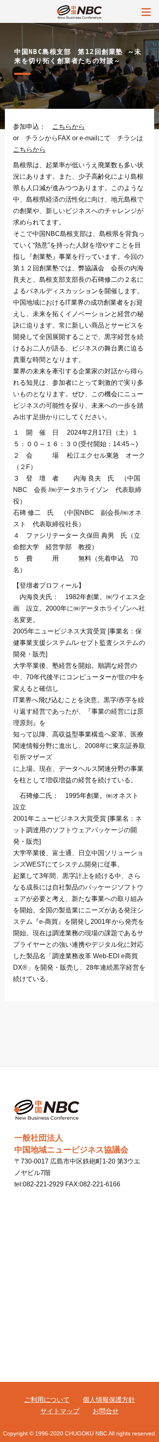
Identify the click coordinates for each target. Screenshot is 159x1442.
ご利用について (47, 1399)
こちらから (68, 126)
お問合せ (106, 1411)
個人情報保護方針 (109, 1399)
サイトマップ (60, 1411)
